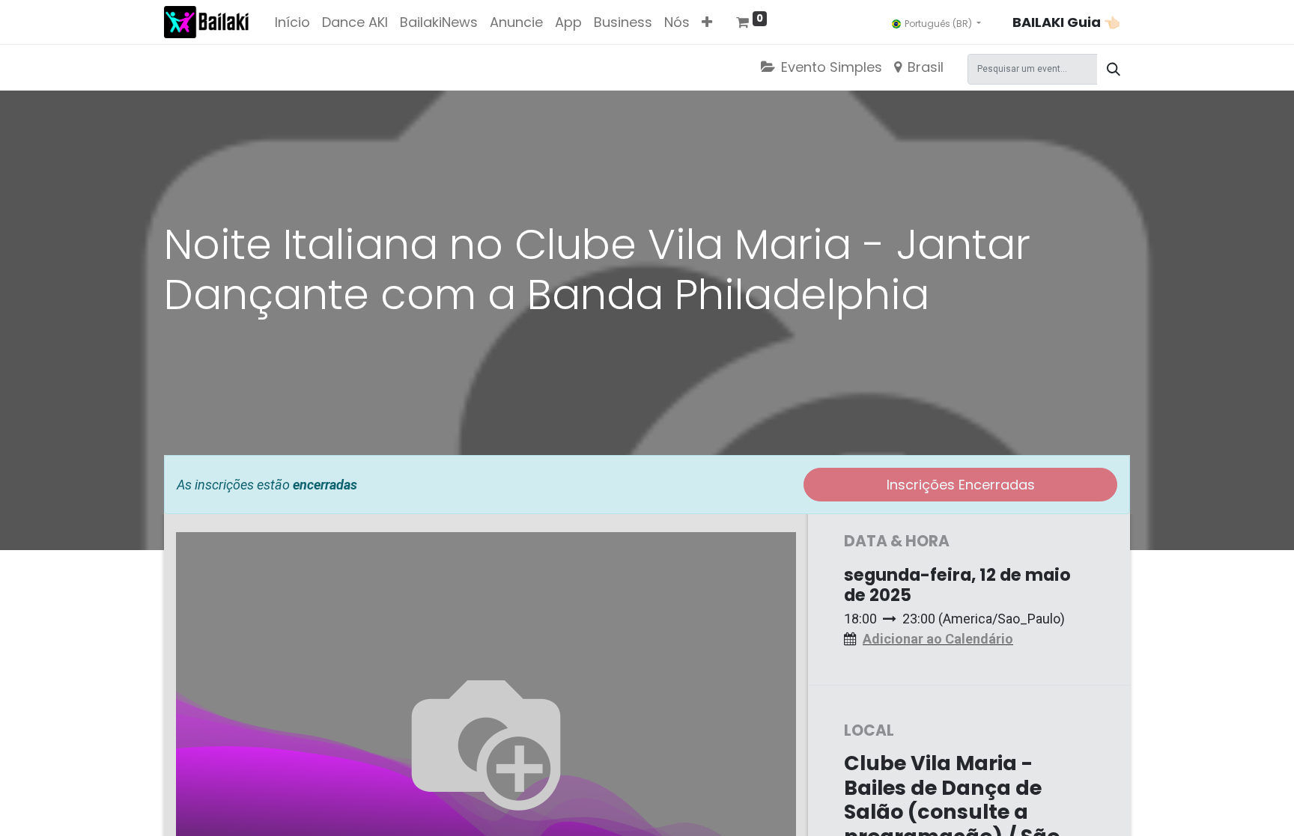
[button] (707, 22)
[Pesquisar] (1113, 69)
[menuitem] (292, 22)
